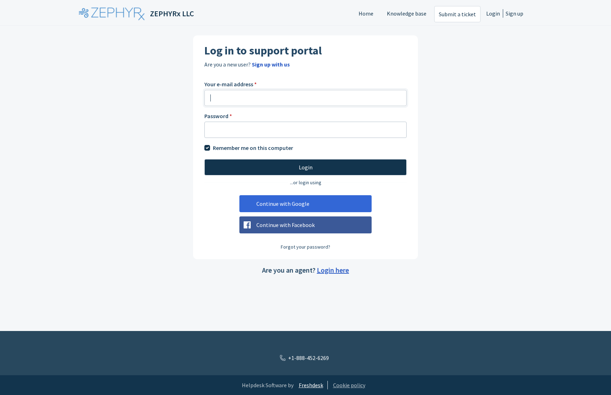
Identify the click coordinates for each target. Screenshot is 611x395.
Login (493, 13)
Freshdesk (311, 385)
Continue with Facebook (285, 224)
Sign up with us (271, 64)
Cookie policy (349, 385)
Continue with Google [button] (282, 203)
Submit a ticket (457, 14)
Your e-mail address (230, 84)
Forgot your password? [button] (305, 247)
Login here (333, 270)
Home (366, 13)
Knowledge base (406, 13)
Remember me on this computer (253, 147)
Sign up (514, 13)
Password (218, 116)
